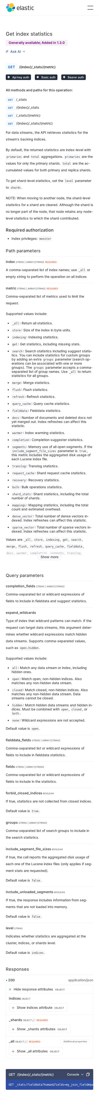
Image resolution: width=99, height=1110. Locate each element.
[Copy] (88, 1074)
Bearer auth (75, 77)
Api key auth (20, 77)
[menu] (15, 51)
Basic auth (48, 77)
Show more (49, 557)
